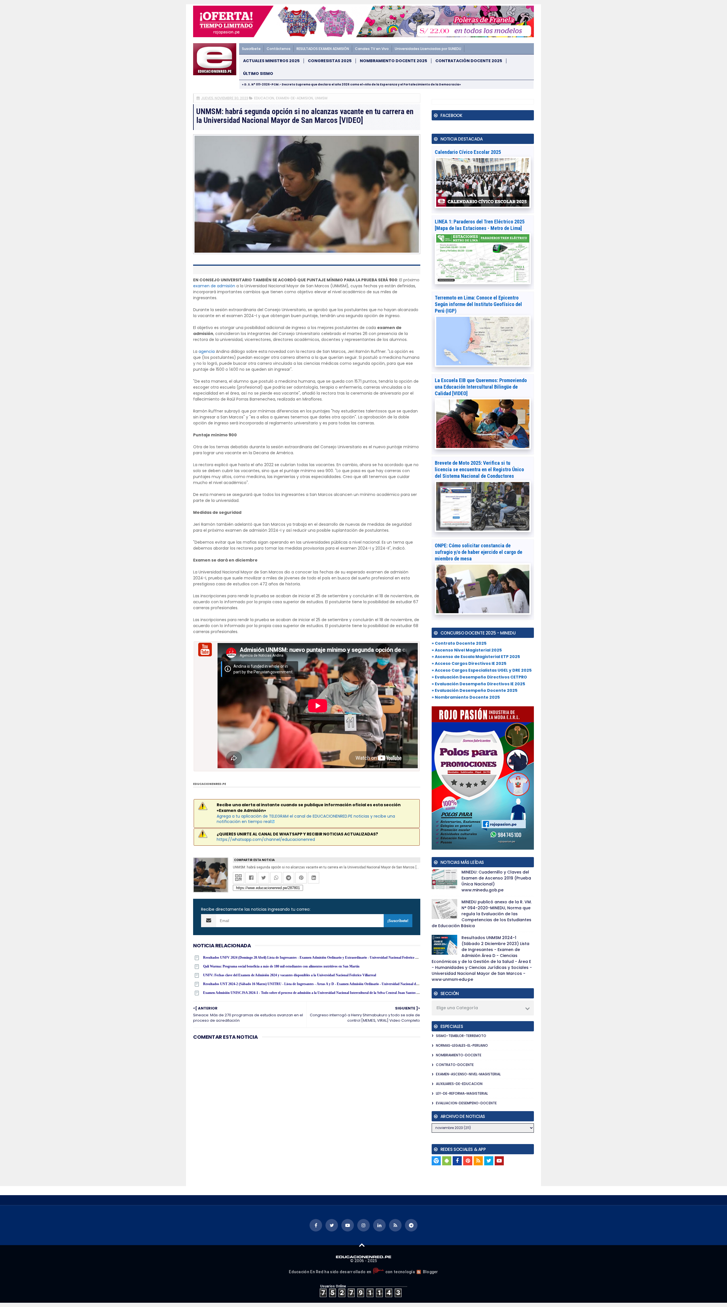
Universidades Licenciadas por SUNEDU (428, 48)
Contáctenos (279, 48)
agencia (207, 351)
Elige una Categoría (457, 1008)
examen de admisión (214, 286)
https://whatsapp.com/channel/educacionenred (266, 839)
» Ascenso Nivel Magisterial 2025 (467, 650)
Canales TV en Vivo (372, 48)
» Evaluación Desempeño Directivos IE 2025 (478, 684)
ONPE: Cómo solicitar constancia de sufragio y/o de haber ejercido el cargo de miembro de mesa (478, 552)
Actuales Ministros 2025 (271, 60)
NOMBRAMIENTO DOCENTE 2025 (393, 60)
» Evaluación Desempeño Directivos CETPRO (479, 677)
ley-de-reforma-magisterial (462, 1093)
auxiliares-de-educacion (459, 1083)
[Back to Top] (362, 1244)
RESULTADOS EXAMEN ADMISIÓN (322, 48)
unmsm (321, 98)
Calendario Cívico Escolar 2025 (468, 152)
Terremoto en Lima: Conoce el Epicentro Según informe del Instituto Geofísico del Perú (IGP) (478, 304)
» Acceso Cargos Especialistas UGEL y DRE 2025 (482, 670)
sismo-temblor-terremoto (461, 1035)
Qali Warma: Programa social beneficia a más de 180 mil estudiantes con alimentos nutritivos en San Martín (281, 966)
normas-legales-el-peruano (462, 1045)
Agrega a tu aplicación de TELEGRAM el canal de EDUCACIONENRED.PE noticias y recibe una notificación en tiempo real (306, 819)
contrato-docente (455, 1064)
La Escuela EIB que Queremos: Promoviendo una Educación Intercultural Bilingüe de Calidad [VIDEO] (481, 386)
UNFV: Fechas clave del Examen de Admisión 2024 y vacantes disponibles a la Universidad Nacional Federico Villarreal (289, 975)
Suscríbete (251, 48)
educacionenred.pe (209, 784)
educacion (264, 98)
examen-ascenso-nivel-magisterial (468, 1074)
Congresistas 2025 (330, 60)
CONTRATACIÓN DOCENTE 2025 (468, 60)
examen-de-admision (294, 98)
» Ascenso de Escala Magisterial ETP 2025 (476, 656)
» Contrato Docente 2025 (459, 643)
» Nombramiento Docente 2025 (466, 697)
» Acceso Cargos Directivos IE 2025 (469, 663)
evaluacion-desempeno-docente (466, 1103)
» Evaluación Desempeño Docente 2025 (474, 690)
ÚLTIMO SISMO (258, 73)
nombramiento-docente (458, 1055)
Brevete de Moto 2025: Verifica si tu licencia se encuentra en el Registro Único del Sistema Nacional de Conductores (479, 469)
